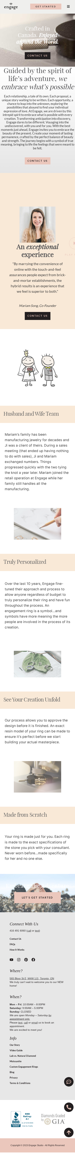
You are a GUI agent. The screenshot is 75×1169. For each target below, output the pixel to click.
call (29, 930)
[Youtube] (11, 959)
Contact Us (37, 55)
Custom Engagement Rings (24, 1066)
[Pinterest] (26, 959)
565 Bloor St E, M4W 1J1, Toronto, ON (32, 978)
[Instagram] (18, 959)
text (37, 930)
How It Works (17, 949)
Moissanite (15, 1061)
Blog (12, 1072)
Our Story (15, 1044)
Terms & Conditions (20, 1082)
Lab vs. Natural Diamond (23, 1055)
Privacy (14, 1077)
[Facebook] (33, 959)
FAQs (12, 944)
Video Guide (16, 1050)
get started (45, 6)
